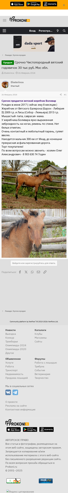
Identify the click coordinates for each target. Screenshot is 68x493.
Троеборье (11, 341)
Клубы (38, 333)
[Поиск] (64, 30)
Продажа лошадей (16, 377)
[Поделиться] (61, 94)
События (40, 370)
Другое (9, 352)
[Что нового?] (58, 30)
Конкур (9, 337)
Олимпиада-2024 (15, 345)
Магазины (41, 337)
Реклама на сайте (16, 405)
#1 (65, 94)
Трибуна (39, 366)
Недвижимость (14, 374)
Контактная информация (20, 409)
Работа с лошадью (46, 362)
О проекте (11, 401)
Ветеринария (42, 374)
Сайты (38, 341)
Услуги (9, 362)
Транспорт (11, 370)
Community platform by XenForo (34, 321)
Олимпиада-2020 (15, 349)
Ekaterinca (9, 73)
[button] (4, 30)
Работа (9, 366)
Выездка (10, 333)
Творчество (41, 377)
